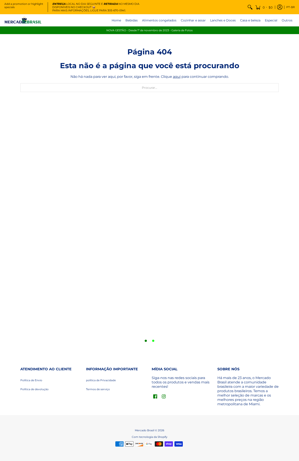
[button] (264, 7)
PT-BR (290, 7)
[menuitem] (250, 7)
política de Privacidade (101, 380)
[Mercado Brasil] (23, 20)
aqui (177, 77)
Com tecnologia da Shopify (149, 436)
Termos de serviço (98, 389)
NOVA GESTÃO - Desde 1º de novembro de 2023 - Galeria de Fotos (149, 30)
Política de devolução (34, 389)
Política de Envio (31, 380)
